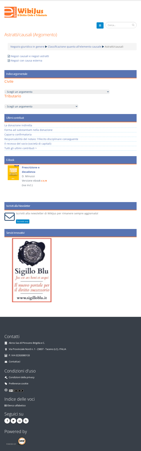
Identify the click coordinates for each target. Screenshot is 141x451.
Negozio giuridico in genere (27, 46)
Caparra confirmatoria (18, 134)
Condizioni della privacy (22, 377)
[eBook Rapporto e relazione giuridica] (22, 172)
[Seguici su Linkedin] (19, 421)
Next (132, 181)
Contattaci (14, 361)
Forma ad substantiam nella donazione (28, 130)
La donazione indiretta (18, 125)
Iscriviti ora (22, 221)
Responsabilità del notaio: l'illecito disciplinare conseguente (41, 139)
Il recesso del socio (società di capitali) (27, 143)
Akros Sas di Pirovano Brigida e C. (27, 342)
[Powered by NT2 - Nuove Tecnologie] (16, 441)
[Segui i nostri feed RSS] (26, 421)
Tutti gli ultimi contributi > (20, 148)
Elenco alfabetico (16, 405)
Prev (8, 181)
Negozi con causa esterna (26, 60)
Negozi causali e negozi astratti (30, 56)
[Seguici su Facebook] (7, 421)
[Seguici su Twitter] (13, 421)
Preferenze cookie (18, 383)
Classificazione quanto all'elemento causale (74, 46)
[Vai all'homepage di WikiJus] (28, 12)
